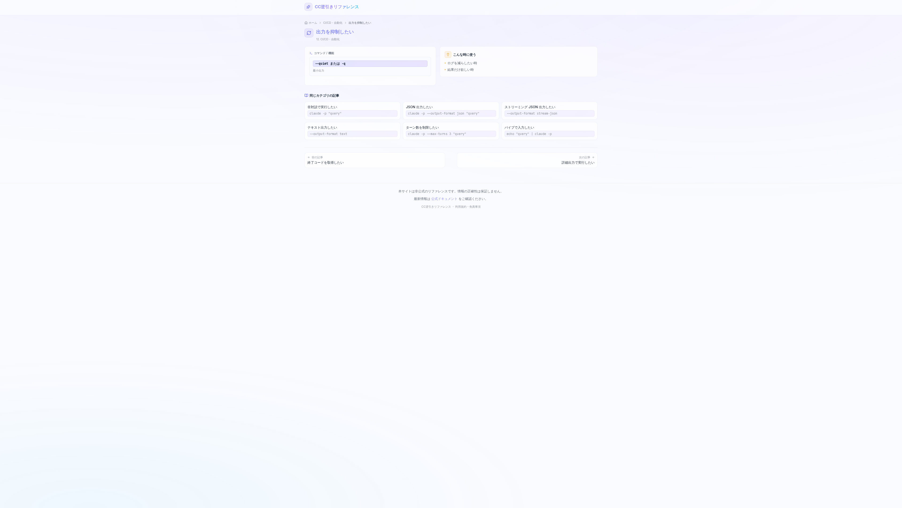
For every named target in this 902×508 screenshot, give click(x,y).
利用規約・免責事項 (468, 206)
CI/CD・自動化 (332, 22)
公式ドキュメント (444, 199)
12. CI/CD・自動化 (328, 39)
